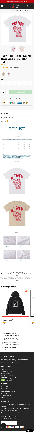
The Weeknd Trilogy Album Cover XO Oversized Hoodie (13, 319)
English (8, 422)
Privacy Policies (5, 373)
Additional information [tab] (7, 117)
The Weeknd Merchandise (7, 278)
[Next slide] (30, 28)
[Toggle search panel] (28, 6)
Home (2, 10)
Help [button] (30, 430)
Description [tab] (4, 113)
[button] (31, 6)
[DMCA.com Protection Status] (16, 380)
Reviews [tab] (4, 121)
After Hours (10, 273)
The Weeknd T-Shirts (24, 10)
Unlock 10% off (3, 425)
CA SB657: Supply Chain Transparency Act (12, 378)
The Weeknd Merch (27, 277)
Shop (7, 10)
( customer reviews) (14, 67)
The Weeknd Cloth (14, 10)
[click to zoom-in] (17, 29)
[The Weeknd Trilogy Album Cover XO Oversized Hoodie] (15, 303)
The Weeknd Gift (17, 277)
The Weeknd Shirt (19, 278)
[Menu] (3, 6)
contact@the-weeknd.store (13, 413)
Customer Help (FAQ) (7, 395)
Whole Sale (4, 397)
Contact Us (4, 393)
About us (3, 369)
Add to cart (21, 92)
